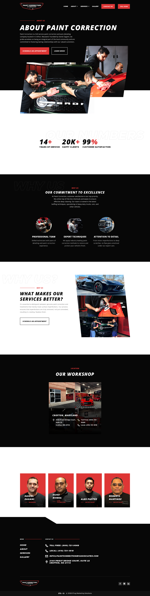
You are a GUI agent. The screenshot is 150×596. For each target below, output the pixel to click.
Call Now (124, 6)
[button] (74, 6)
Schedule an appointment (35, 321)
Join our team (120, 465)
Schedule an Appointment (35, 51)
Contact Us (108, 6)
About (23, 549)
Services (25, 553)
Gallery (95, 6)
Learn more (59, 51)
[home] (31, 6)
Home (66, 6)
